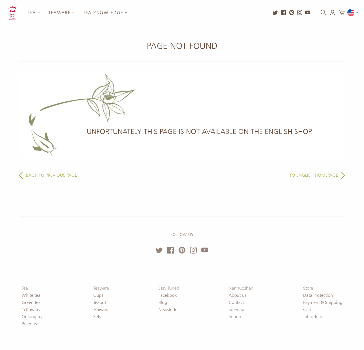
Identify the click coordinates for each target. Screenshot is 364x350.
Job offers (312, 316)
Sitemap (236, 309)
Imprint (236, 316)
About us (237, 295)
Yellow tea (32, 309)
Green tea (31, 302)
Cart (307, 309)
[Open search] (323, 12)
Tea (31, 12)
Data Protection (318, 295)
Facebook (167, 295)
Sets (97, 316)
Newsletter (168, 309)
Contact (236, 302)
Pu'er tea (30, 323)
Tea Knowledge (103, 12)
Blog (162, 302)
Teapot (99, 302)
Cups (98, 295)
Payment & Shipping (322, 302)
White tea (31, 295)
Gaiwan (100, 309)
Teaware (59, 12)
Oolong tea (33, 316)
